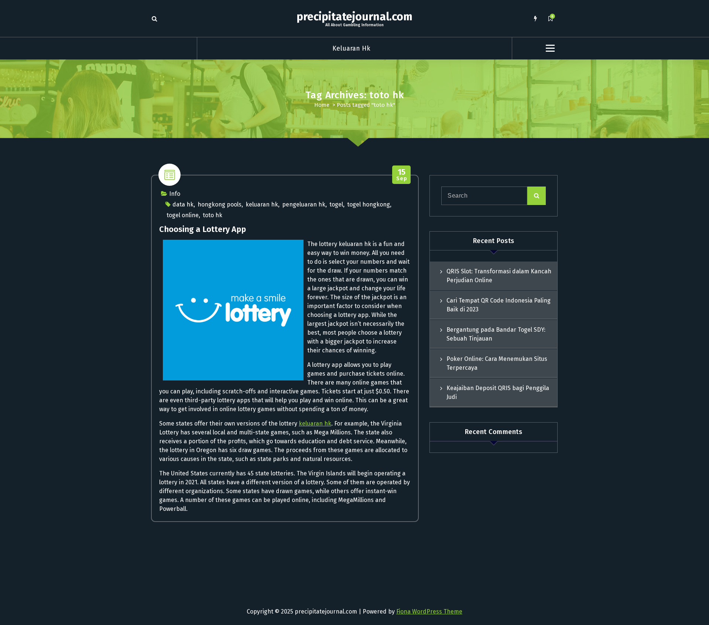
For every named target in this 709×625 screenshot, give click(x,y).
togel (336, 204)
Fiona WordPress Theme (429, 611)
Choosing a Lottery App (202, 229)
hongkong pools (220, 204)
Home (321, 105)
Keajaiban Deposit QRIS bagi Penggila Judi (497, 392)
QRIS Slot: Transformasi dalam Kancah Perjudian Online (498, 276)
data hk (182, 204)
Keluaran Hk (351, 48)
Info (174, 193)
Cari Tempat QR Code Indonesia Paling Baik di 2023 (498, 305)
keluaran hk (262, 204)
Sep (401, 175)
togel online (183, 215)
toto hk (212, 215)
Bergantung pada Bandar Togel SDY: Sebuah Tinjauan (495, 334)
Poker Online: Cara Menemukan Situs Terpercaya (496, 363)
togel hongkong (368, 204)
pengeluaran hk (303, 204)
